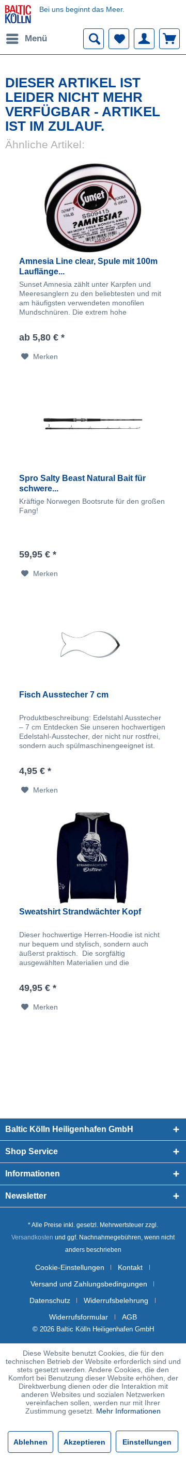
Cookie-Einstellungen (69, 1267)
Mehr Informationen (128, 1411)
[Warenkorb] (169, 38)
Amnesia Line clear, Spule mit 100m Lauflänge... (88, 266)
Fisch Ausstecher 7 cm (64, 694)
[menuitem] (26, 38)
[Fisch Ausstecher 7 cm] (93, 640)
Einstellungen (147, 1442)
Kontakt (130, 1267)
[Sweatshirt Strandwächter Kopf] (93, 857)
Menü (36, 38)
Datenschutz (49, 1300)
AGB (129, 1317)
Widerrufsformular (78, 1317)
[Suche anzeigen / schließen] (93, 38)
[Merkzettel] (119, 38)
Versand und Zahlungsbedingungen (88, 1284)
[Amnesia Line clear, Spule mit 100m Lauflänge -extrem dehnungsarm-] (93, 207)
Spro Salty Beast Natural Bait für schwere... (82, 483)
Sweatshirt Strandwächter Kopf (80, 911)
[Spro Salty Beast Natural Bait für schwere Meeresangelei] (93, 424)
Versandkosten (32, 1237)
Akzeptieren (84, 1442)
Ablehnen (30, 1442)
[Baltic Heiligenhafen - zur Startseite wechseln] (18, 14)
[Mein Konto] (144, 38)
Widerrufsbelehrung (116, 1300)
